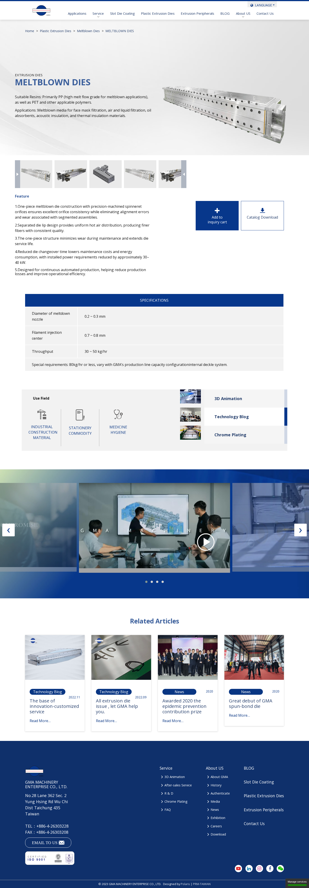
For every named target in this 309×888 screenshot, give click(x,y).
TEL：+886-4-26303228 (47, 826)
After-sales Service (178, 785)
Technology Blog (231, 416)
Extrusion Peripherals (197, 13)
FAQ (167, 809)
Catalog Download (262, 217)
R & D (168, 793)
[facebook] (269, 868)
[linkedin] (249, 868)
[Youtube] (238, 868)
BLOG (225, 13)
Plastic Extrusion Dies (158, 13)
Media (215, 801)
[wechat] (280, 868)
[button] (146, 582)
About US (243, 13)
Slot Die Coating (122, 13)
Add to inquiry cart (217, 219)
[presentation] (17, 174)
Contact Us (265, 13)
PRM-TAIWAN (202, 884)
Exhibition (218, 818)
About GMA (219, 777)
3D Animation (228, 398)
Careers (216, 826)
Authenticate (220, 793)
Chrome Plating (230, 434)
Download (218, 834)
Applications (77, 13)
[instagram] (259, 868)
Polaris (185, 884)
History (216, 785)
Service (98, 13)
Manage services (297, 881)
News (215, 809)
